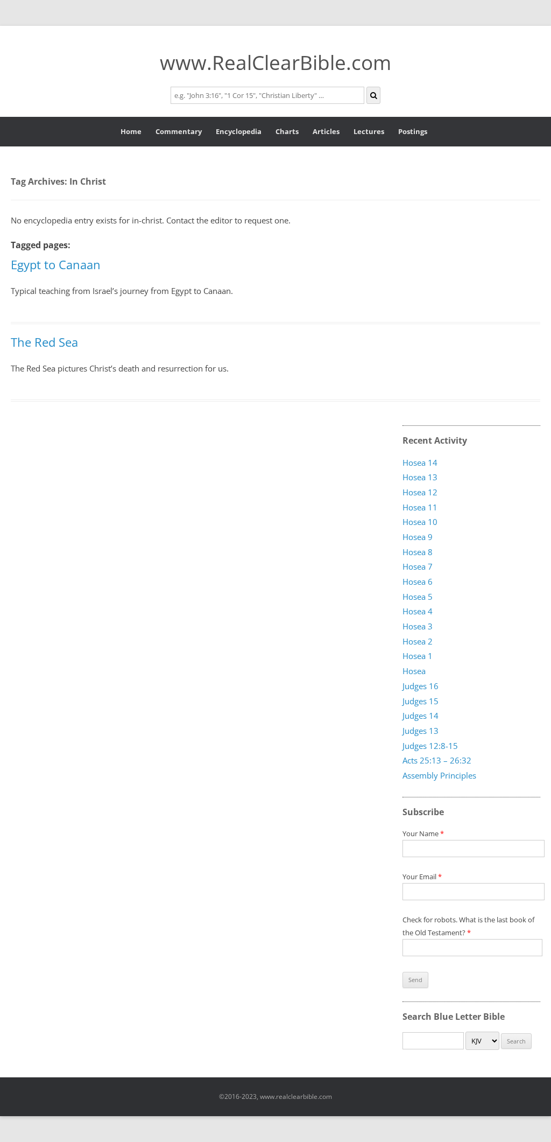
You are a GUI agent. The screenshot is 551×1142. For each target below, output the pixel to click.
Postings (412, 131)
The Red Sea (44, 342)
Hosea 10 (419, 522)
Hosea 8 (417, 552)
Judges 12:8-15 (430, 745)
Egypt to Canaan (56, 264)
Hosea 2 (417, 641)
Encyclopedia (239, 131)
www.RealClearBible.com (275, 62)
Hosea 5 (417, 596)
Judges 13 (420, 730)
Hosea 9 (417, 536)
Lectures (369, 131)
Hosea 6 (417, 581)
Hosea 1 (417, 656)
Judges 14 (420, 716)
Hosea (414, 671)
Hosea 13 (419, 477)
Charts (287, 131)
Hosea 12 (419, 492)
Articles (326, 131)
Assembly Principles (439, 775)
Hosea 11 (419, 507)
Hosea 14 (419, 462)
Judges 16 (420, 686)
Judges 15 (420, 701)
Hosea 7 (417, 567)
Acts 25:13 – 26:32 (436, 760)
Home (131, 131)
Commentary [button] (179, 131)
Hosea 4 (417, 611)
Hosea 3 (417, 626)
